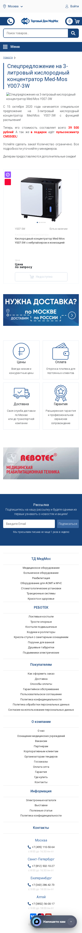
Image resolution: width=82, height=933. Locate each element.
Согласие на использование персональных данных (41, 709)
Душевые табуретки (41, 647)
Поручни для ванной (41, 642)
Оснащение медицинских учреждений (41, 736)
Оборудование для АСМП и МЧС (41, 583)
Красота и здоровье (41, 598)
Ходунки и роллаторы (41, 632)
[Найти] (73, 33)
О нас (41, 730)
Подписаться (68, 523)
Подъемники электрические (41, 652)
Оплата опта (41, 766)
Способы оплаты (41, 683)
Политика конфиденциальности (41, 699)
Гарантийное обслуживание (41, 689)
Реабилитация (41, 578)
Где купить (41, 777)
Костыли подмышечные (41, 626)
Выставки (41, 805)
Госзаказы (41, 761)
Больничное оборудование (41, 572)
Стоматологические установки (41, 588)
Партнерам (41, 746)
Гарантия (41, 771)
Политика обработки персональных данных (41, 704)
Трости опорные (41, 621)
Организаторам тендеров (41, 756)
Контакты (41, 782)
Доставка (41, 678)
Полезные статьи (41, 810)
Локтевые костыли (41, 616)
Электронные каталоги (41, 800)
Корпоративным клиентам (41, 751)
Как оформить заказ (41, 673)
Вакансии (41, 741)
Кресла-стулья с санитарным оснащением (41, 637)
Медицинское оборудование (41, 567)
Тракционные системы (41, 593)
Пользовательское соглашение (41, 694)
